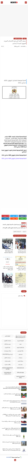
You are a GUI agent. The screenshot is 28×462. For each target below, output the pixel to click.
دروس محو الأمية (7, 344)
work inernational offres (20, 377)
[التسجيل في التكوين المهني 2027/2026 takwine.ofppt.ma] (7, 244)
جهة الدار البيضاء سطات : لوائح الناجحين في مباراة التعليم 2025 (8, 268)
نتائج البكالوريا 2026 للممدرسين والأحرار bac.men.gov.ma (22, 251)
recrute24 (8, 457)
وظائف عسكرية (7, 364)
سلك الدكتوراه (7, 347)
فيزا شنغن (20, 354)
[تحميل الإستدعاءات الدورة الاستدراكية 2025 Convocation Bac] (20, 278)
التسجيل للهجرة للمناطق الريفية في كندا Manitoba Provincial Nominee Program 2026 (11, 388)
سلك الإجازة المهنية (20, 347)
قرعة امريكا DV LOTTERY (8, 354)
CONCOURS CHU (20, 367)
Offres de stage (20, 372)
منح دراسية (20, 364)
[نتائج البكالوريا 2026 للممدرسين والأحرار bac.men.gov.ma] (20, 244)
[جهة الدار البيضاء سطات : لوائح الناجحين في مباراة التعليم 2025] (7, 261)
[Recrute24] (13, 460)
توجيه (25, 38)
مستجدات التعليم (18, 38)
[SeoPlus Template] (21, 457)
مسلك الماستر (20, 361)
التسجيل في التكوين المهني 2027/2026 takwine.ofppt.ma (8, 251)
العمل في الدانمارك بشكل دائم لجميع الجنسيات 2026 (20, 336)
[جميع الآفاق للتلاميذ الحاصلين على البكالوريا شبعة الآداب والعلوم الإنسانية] (20, 261)
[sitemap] (15, 460)
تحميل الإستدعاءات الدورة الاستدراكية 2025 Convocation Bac (21, 285)
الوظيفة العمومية (20, 340)
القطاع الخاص (7, 336)
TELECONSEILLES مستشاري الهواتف (7, 373)
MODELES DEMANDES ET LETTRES (7, 368)
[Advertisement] (14, 21)
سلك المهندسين (20, 350)
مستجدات (20, 357)
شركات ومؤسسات (7, 350)
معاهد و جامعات (7, 361)
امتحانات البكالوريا (7, 340)
